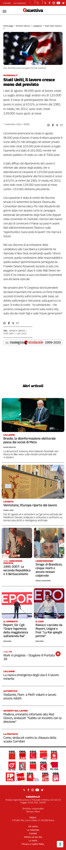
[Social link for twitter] (45, 3)
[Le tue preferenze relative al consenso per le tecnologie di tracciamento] (60, 844)
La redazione (20, 3)
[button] (48, 125)
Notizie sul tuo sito (33, 837)
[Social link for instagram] (53, 3)
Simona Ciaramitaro (43, 581)
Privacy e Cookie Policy (33, 844)
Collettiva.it (33, 796)
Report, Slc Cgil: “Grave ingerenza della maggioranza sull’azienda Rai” (15, 630)
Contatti (7, 3)
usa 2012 (22, 333)
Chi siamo (33, 826)
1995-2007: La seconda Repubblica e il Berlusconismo (16, 570)
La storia (33, 840)
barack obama (17, 330)
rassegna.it (37, 26)
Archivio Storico (23, 26)
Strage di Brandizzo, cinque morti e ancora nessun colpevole (49, 570)
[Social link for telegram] (63, 3)
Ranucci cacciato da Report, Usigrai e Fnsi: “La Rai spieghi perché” (49, 630)
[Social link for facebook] (49, 3)
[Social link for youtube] (58, 3)
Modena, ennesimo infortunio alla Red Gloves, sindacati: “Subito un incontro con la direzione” (32, 717)
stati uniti (8, 333)
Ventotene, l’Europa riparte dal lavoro (30, 505)
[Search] (38, 3)
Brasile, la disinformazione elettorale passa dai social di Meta (29, 440)
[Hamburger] (4, 11)
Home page (8, 26)
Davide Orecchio (9, 447)
